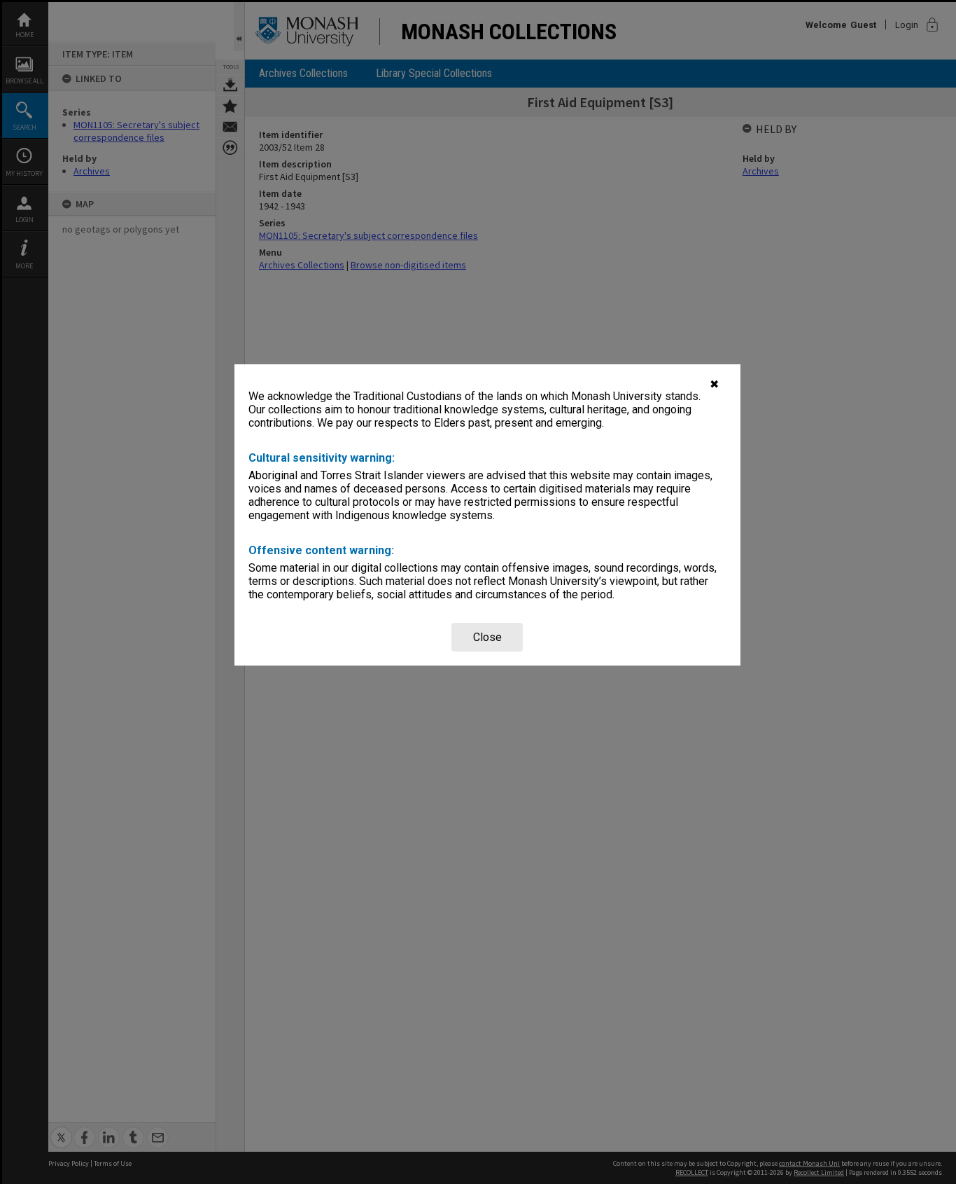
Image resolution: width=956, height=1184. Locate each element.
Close (487, 637)
